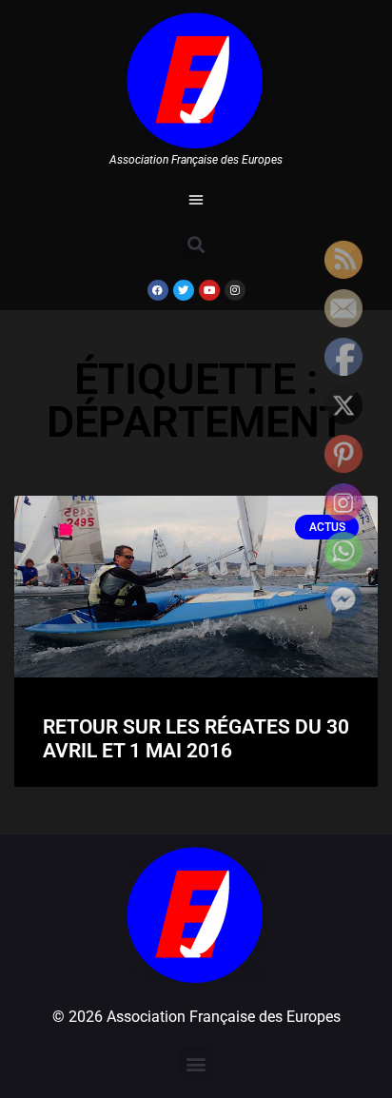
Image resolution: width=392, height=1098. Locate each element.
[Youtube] (209, 290)
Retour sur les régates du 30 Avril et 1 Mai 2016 (196, 739)
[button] (196, 198)
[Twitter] (183, 290)
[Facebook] (157, 290)
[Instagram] (235, 290)
